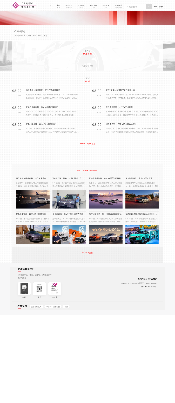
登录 (155, 6)
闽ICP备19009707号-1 (149, 286)
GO (149, 6)
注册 (161, 6)
